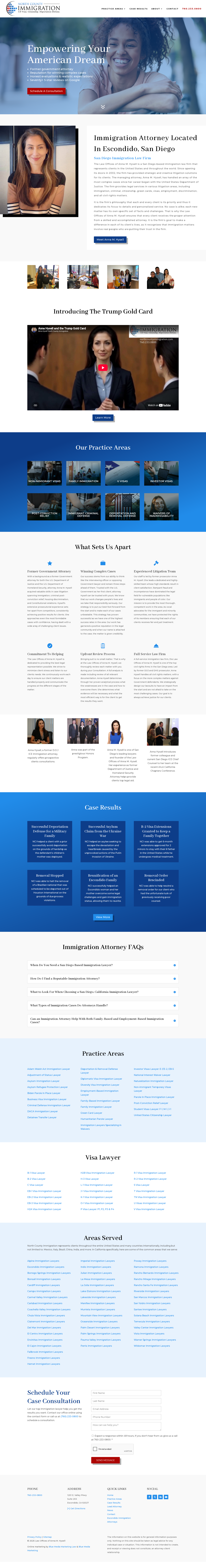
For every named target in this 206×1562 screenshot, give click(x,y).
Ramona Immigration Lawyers (151, 1267)
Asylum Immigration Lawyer (43, 1081)
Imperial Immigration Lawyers (98, 1261)
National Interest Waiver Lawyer (152, 1075)
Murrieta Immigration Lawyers (98, 1309)
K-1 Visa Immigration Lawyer (97, 1197)
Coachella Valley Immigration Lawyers (48, 1309)
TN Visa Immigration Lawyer (150, 1197)
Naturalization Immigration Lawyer (153, 1081)
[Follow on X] (155, 1497)
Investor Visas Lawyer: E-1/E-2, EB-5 (154, 1069)
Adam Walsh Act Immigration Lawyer (48, 1069)
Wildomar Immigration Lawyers (152, 1346)
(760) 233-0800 (69, 1416)
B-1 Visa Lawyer (36, 1173)
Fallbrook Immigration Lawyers (45, 1352)
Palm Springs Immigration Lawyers (101, 1333)
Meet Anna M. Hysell (110, 239)
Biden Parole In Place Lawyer (43, 1093)
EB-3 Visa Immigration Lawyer (44, 1203)
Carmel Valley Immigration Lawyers (47, 1297)
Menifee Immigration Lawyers (98, 1303)
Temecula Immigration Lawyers (152, 1321)
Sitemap (47, 1537)
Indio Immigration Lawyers (96, 1267)
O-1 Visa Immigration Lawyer (97, 1203)
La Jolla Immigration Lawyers (97, 1285)
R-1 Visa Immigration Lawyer (150, 1173)
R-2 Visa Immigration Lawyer (150, 1179)
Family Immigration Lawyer (96, 1107)
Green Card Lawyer (91, 1113)
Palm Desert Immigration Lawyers (100, 1327)
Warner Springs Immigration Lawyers (155, 1339)
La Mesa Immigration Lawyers (98, 1279)
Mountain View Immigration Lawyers (101, 1315)
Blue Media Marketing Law (62, 1546)
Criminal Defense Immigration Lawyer (48, 1105)
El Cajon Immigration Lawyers (44, 1346)
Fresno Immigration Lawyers (43, 1358)
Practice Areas (112, 9)
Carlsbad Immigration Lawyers (44, 1303)
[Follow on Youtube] (166, 1497)
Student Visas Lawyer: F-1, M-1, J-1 (152, 1109)
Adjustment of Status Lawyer (44, 1075)
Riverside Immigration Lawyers (151, 1291)
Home (110, 1495)
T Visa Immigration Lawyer (149, 1191)
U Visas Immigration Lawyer (150, 1203)
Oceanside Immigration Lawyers (99, 1321)
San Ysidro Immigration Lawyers (152, 1303)
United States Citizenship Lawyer (153, 1115)
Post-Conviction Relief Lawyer (151, 1103)
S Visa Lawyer (141, 1185)
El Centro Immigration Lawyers (45, 1333)
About (155, 9)
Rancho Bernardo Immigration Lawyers (156, 1273)
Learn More (103, 417)
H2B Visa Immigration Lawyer (97, 1173)
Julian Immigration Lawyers (96, 1273)
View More (103, 917)
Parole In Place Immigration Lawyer (154, 1097)
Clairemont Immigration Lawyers (46, 1321)
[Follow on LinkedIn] (160, 1497)
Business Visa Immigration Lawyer (46, 1099)
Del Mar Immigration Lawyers (44, 1327)
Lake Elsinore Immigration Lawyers (101, 1291)
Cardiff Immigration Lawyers (43, 1285)
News (110, 1510)
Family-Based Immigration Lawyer (100, 1101)
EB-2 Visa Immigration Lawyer (44, 1197)
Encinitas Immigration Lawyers (45, 1339)
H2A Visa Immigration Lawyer (44, 1209)
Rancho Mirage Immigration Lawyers (155, 1279)
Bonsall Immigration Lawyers (44, 1279)
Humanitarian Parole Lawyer (97, 1119)
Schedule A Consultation (46, 91)
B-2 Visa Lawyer (36, 1179)
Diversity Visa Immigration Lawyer (100, 1085)
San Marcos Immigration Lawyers (153, 1297)
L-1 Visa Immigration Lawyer (97, 1185)
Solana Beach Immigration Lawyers (154, 1315)
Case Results (138, 9)
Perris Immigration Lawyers (96, 1346)
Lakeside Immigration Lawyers (98, 1297)
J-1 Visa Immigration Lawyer (96, 1191)
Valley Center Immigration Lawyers (153, 1327)
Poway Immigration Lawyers (150, 1261)
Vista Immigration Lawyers (149, 1333)
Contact (172, 9)
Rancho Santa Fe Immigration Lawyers (156, 1285)
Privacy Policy (34, 1537)
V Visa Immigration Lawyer (149, 1209)
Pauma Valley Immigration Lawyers (101, 1339)
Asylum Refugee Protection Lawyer (47, 1087)
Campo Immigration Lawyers (44, 1291)
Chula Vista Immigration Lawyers (46, 1315)
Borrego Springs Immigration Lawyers (49, 1273)
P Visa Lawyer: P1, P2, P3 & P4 (97, 1209)
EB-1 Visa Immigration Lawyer (44, 1191)
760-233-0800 (34, 1495)
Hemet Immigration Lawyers (43, 1364)
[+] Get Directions (76, 1508)
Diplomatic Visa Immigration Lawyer (101, 1079)
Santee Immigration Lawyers (150, 1309)
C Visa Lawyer (35, 1185)
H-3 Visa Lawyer (90, 1179)
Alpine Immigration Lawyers (43, 1261)
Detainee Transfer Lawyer (41, 1117)
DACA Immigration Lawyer (42, 1111)
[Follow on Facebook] (149, 1497)
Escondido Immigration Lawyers (45, 1267)
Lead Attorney (114, 1506)
